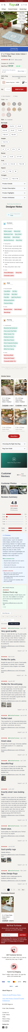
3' (3, 149)
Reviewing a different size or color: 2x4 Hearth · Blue (13, 836)
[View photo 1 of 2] (3, 704)
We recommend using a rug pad (19, 77)
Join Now (22, 935)
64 (19, 889)
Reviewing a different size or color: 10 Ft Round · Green (13, 750)
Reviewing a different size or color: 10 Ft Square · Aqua (13, 671)
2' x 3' (4, 126)
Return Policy (6, 1019)
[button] (13, 13)
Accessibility (5, 1021)
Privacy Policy (6, 939)
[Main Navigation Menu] (2, 5)
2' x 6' (4, 156)
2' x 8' (11, 156)
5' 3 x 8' (5, 130)
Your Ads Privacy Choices (10, 998)
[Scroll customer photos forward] (25, 489)
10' (19, 149)
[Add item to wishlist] (12, 379)
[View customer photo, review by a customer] (5, 490)
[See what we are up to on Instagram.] (6, 1027)
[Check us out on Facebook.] (3, 1027)
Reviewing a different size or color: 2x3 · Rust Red (13, 880)
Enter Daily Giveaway (8, 1008)
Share (16, 96)
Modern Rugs (23, 9)
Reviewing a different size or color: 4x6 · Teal (13, 603)
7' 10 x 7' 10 (15, 178)
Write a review (18, 59)
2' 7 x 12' (19, 156)
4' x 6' (19, 126)
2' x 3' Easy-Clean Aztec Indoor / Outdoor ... (7, 917)
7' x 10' (20, 130)
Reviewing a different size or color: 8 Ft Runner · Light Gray (13, 646)
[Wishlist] (24, 5)
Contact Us (5, 1012)
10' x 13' (14, 134)
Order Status (6, 1014)
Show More (14, 436)
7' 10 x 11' (5, 134)
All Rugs (4, 9)
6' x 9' (12, 130)
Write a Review (15, 623)
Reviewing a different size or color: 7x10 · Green (13, 774)
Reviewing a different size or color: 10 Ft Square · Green (13, 728)
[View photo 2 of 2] (9, 704)
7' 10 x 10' (21, 164)
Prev (5, 889)
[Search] (4, 5)
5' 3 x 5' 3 (5, 178)
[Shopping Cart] (26, 5)
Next (23, 889)
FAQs (3, 1016)
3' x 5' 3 (12, 126)
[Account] (22, 5)
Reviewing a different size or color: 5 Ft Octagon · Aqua (13, 855)
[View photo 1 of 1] (3, 778)
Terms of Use (6, 995)
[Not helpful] (26, 650)
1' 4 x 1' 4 (5, 142)
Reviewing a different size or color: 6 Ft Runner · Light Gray (13, 816)
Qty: (2, 89)
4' (8, 149)
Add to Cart (19, 89)
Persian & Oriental (12, 9)
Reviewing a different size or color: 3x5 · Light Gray (13, 701)
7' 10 (10, 171)
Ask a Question (6, 96)
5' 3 (13, 149)
